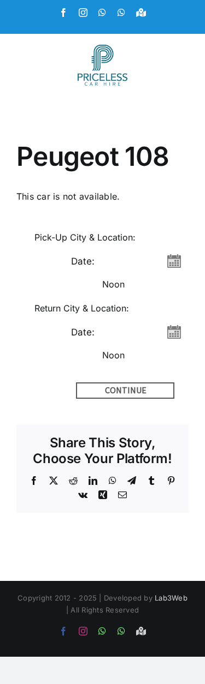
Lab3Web (171, 597)
